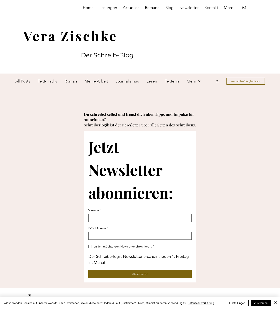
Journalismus (127, 81)
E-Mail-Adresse (98, 228)
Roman (71, 81)
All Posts (22, 81)
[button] (217, 82)
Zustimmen (261, 303)
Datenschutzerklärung (201, 303)
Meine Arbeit (96, 81)
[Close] (275, 303)
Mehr (191, 81)
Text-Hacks (47, 81)
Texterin (172, 81)
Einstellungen (237, 303)
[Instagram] (244, 7)
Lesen (151, 81)
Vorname (94, 210)
